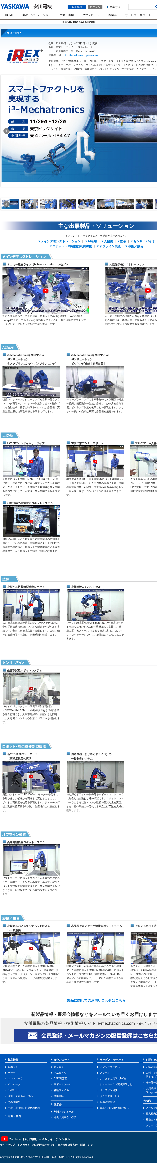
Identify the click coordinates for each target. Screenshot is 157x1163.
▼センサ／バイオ (142, 241)
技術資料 (59, 1096)
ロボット (13, 1066)
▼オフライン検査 (108, 246)
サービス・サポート (138, 15)
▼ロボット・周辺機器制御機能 (70, 246)
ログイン (95, 7)
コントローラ (15, 1078)
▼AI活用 (91, 241)
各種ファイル (61, 1090)
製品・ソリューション (36, 15)
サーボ (11, 1072)
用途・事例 (67, 15)
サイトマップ (7, 1144)
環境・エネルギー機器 (20, 1096)
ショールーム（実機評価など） (117, 1084)
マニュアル (60, 1072)
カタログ (59, 1066)
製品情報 (13, 1059)
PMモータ (13, 1090)
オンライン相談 (108, 1090)
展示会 (112, 15)
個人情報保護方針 (68, 1144)
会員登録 (76, 7)
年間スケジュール (64, 1111)
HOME (9, 15)
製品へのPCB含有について (115, 1107)
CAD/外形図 (60, 1078)
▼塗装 (121, 241)
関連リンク (86, 1144)
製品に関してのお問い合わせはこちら (96, 1000)
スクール (105, 1072)
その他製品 (14, 1102)
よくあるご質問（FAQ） (113, 1078)
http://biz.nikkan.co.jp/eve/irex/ (81, 55)
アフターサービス (110, 1066)
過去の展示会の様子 (65, 1117)
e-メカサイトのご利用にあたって (36, 1144)
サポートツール (62, 1084)
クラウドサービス (110, 1096)
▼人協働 (107, 241)
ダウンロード (91, 15)
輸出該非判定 (107, 1102)
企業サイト (117, 7)
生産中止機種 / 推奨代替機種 (24, 1107)
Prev (6, 131)
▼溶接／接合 (134, 246)
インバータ (14, 1084)
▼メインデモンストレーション (59, 241)
